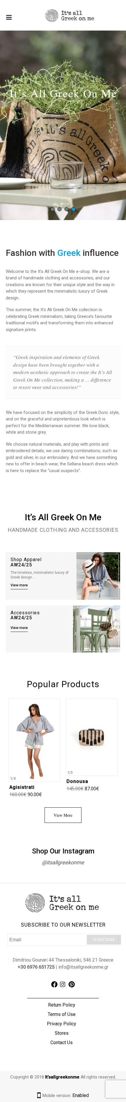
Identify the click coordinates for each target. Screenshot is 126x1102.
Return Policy (61, 1005)
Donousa (77, 781)
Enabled (80, 1095)
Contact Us (61, 1042)
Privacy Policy (61, 1023)
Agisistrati (22, 787)
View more (19, 585)
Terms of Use (62, 1014)
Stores (62, 1033)
